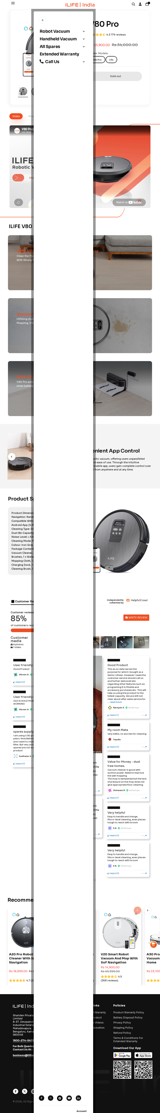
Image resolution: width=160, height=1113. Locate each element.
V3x (111, 59)
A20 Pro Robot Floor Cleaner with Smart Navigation (25, 958)
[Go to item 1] (23, 91)
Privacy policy (122, 1022)
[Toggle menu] (84, 31)
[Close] (42, 20)
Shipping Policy (123, 1027)
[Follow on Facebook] (15, 1093)
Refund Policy (122, 1032)
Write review (137, 617)
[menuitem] (63, 31)
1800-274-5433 (23, 1040)
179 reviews (118, 34)
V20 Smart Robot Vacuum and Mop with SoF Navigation (119, 958)
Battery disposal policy (127, 1017)
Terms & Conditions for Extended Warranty (128, 1040)
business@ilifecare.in (27, 1055)
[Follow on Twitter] (24, 1093)
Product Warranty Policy (128, 1012)
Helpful (18, 682)
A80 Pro (97, 59)
